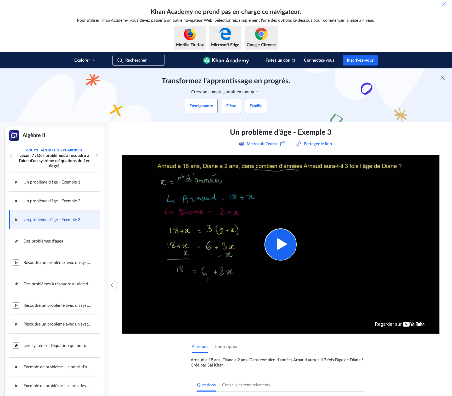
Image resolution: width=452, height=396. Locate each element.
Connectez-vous (319, 60)
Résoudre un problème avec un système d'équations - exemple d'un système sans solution (58, 305)
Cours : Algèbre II (42, 150)
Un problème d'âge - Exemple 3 (52, 220)
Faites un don (277, 60)
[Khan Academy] (226, 60)
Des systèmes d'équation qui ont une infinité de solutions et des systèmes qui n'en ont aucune (58, 346)
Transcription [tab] (226, 347)
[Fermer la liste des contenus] (113, 285)
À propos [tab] (200, 347)
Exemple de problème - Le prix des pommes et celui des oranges (58, 386)
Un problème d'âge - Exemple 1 (52, 182)
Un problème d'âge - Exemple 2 (52, 201)
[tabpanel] (281, 360)
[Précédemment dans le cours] (11, 155)
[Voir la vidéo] (280, 244)
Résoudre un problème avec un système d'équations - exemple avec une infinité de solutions (58, 324)
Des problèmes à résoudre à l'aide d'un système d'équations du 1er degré (58, 284)
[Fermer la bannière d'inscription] (442, 78)
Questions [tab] (206, 385)
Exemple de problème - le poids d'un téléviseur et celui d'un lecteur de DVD (58, 367)
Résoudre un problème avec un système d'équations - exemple (58, 263)
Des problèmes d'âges (43, 241)
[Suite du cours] (97, 155)
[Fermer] (443, 4)
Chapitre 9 (72, 150)
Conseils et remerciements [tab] (246, 385)
